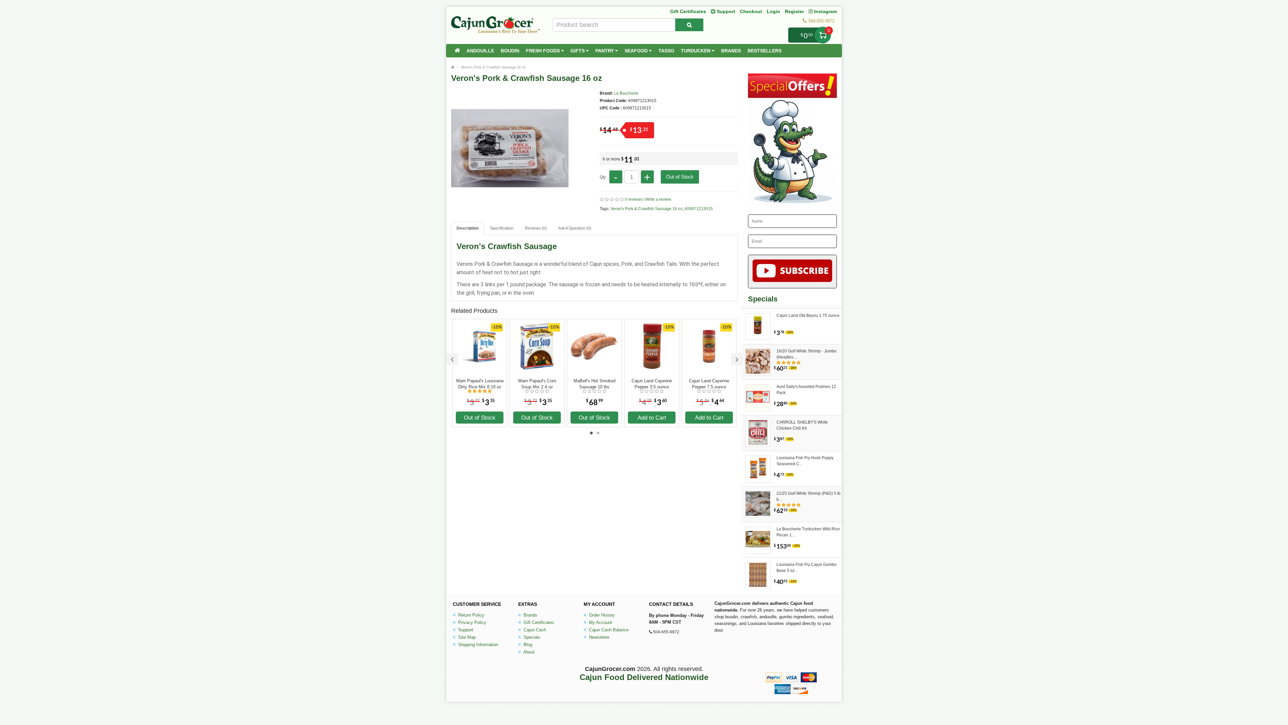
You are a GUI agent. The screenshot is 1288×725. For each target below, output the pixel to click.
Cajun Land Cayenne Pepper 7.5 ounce (709, 383)
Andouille (480, 50)
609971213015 (699, 208)
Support (465, 629)
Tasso (666, 50)
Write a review (658, 199)
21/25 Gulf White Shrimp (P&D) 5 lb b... (808, 496)
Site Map (466, 637)
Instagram (825, 11)
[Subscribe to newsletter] (792, 271)
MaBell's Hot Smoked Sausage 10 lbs (594, 383)
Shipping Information (477, 644)
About (528, 652)
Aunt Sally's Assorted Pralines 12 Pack (806, 389)
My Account (600, 622)
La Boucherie (626, 93)
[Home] (457, 50)
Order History (601, 615)
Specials (531, 637)
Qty (603, 177)
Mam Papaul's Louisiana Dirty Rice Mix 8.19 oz (479, 383)
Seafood (637, 50)
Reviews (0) (536, 228)
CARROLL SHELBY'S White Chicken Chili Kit (802, 425)
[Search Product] (689, 24)
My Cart (822, 35)
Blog (527, 644)
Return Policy (470, 615)
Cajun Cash (534, 629)
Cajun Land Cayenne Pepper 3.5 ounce (652, 383)
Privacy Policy (471, 622)
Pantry (605, 50)
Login (773, 11)
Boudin (510, 50)
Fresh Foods (543, 50)
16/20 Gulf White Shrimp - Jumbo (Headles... (806, 354)
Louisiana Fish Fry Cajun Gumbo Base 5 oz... (806, 567)
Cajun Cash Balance (608, 629)
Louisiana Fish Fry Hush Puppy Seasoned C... (805, 460)
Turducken (696, 50)
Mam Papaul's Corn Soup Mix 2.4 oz (537, 383)
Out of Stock (680, 177)
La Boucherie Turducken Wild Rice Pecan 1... (808, 532)
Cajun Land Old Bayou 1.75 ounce (808, 315)
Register (794, 11)
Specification (502, 228)
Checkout (751, 11)
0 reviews (633, 199)
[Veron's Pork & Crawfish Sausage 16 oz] (510, 204)
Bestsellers (765, 50)
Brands (731, 50)
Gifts (578, 50)
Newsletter (598, 637)
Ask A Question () (574, 228)
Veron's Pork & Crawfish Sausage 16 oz (493, 67)
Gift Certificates (688, 11)
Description (468, 228)
